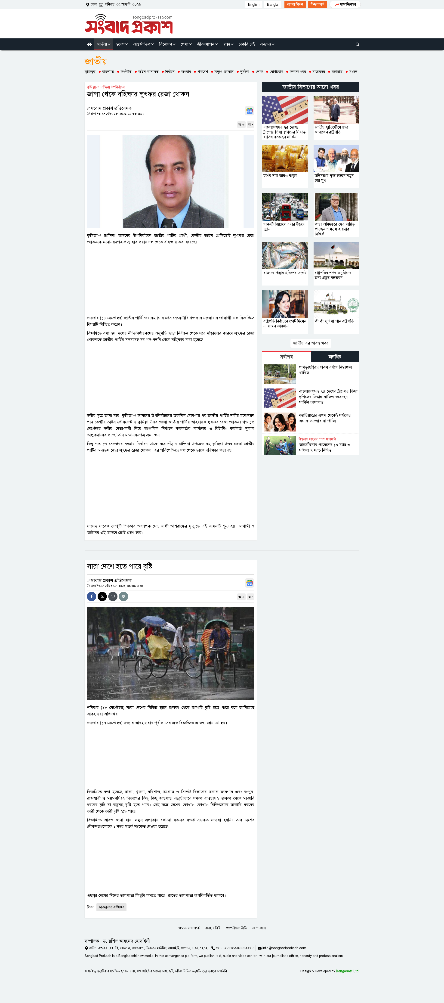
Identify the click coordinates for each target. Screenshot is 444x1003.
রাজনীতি (108, 71)
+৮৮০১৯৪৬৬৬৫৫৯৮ (239, 948)
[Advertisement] (170, 280)
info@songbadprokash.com (284, 948)
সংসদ (353, 71)
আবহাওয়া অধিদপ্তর (111, 907)
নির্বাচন (170, 71)
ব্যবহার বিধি (212, 928)
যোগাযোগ (276, 71)
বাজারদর (319, 71)
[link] (295, 4)
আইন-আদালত (148, 71)
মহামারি (337, 71)
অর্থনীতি (126, 71)
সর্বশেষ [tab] (286, 357)
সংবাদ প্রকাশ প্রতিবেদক (111, 108)
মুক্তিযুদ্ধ (90, 71)
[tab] (286, 356)
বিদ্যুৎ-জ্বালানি (224, 71)
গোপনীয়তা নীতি (236, 928)
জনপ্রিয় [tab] (335, 357)
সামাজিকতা (348, 4)
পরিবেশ (202, 71)
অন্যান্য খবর (298, 71)
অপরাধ (186, 71)
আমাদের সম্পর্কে (189, 928)
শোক (259, 71)
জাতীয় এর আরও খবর (311, 343)
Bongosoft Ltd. (347, 971)
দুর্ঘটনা (244, 71)
